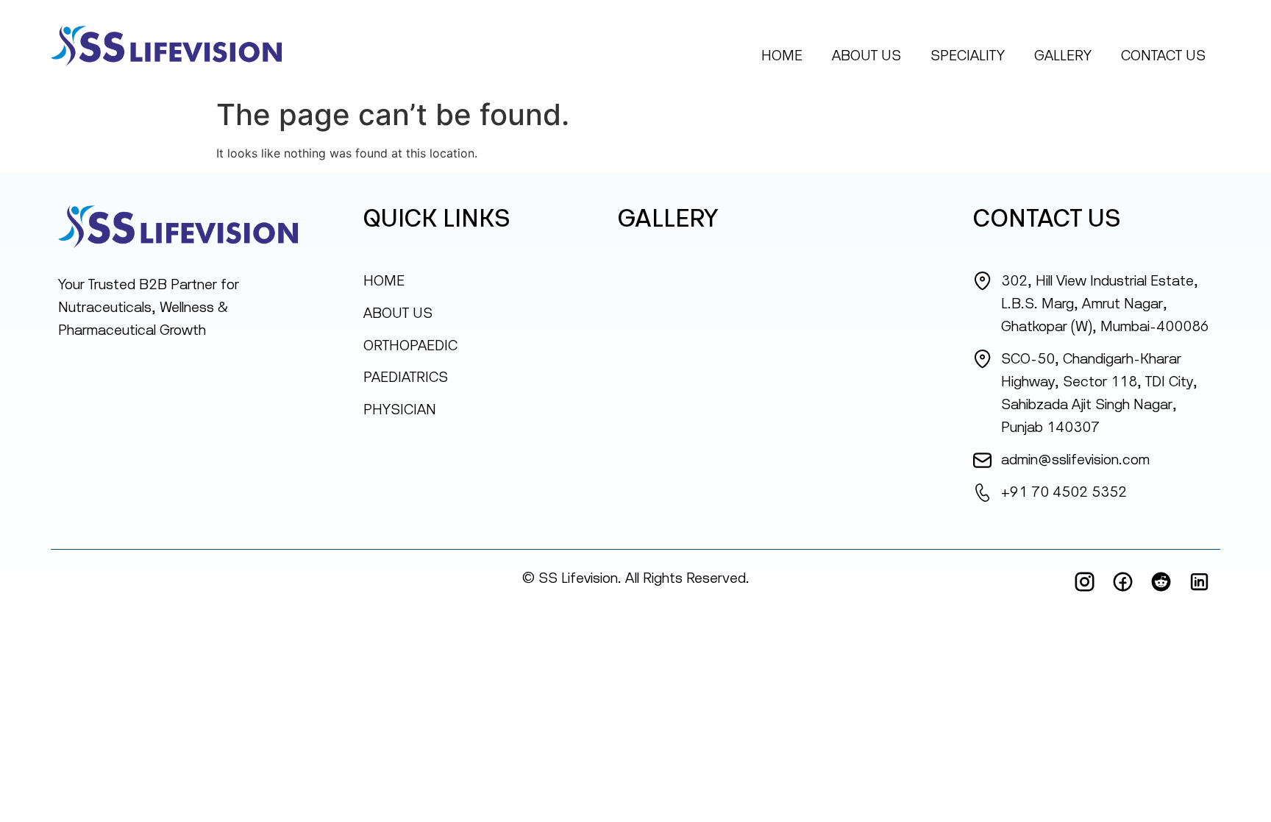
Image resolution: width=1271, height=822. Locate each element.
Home (781, 55)
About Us (866, 55)
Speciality (967, 55)
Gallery (1063, 55)
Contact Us (1163, 55)
